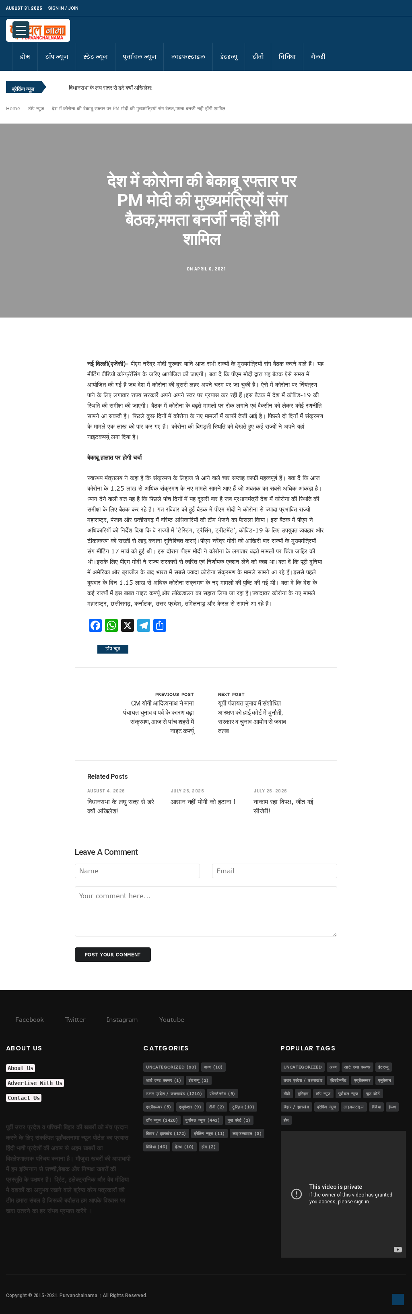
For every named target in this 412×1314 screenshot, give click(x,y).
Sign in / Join (63, 8)
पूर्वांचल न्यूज (139, 57)
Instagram (121, 1019)
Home (13, 108)
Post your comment (113, 954)
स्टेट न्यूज (95, 57)
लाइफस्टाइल (188, 57)
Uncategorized (171, 1066)
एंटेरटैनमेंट (222, 1093)
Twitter (74, 1019)
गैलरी (318, 57)
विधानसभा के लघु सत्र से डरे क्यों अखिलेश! (111, 87)
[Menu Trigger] (20, 29)
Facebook (28, 1019)
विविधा (287, 57)
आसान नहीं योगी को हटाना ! (203, 801)
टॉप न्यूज (56, 57)
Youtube (170, 1019)
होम (25, 57)
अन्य (213, 1066)
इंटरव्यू (228, 57)
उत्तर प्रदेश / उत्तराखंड (174, 1093)
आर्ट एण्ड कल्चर (163, 1080)
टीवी (258, 57)
